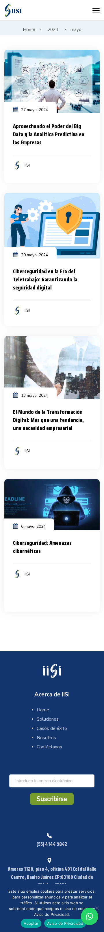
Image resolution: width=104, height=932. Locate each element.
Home (29, 29)
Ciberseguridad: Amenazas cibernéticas (42, 546)
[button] (89, 916)
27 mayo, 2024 (34, 109)
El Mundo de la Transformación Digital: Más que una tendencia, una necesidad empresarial (48, 420)
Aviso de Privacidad (65, 923)
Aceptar (31, 923)
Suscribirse (52, 799)
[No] (97, 908)
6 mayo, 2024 (33, 526)
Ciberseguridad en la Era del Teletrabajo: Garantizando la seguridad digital (45, 279)
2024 (53, 29)
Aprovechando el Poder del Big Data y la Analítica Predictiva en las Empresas (48, 134)
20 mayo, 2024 (34, 255)
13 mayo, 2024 (34, 395)
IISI (27, 165)
